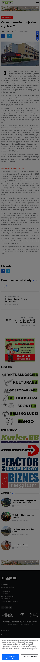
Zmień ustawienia (30, 656)
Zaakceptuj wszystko (10, 657)
